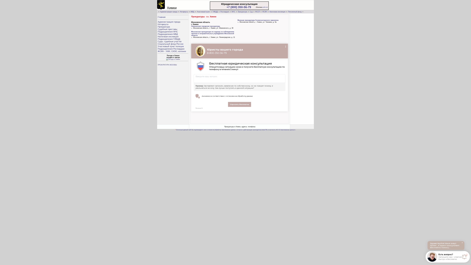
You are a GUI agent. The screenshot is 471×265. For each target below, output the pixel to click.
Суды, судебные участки (170, 41)
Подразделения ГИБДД (169, 39)
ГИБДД (215, 12)
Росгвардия (224, 12)
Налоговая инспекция (277, 12)
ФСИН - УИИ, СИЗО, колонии (172, 51)
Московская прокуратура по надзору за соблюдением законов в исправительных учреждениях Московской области (212, 33)
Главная (161, 17)
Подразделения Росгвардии (171, 49)
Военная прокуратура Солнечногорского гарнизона (258, 20)
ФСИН (264, 12)
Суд (251, 12)
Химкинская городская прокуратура (205, 26)
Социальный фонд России (170, 44)
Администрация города (168, 12)
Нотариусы (184, 12)
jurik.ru (265, 7)
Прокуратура (242, 12)
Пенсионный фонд (295, 12)
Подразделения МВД (168, 34)
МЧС (233, 12)
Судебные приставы (167, 29)
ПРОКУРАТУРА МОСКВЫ (167, 65)
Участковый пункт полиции (171, 46)
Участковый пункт (203, 12)
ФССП (257, 12)
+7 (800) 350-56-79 (239, 7)
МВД (192, 12)
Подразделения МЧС (168, 32)
